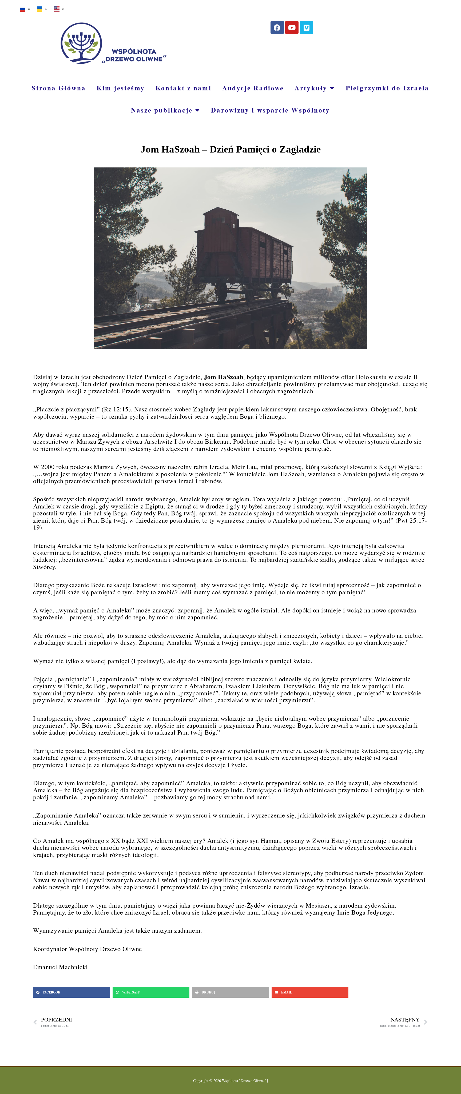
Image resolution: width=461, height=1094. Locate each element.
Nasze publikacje (162, 110)
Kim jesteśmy (121, 88)
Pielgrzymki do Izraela (387, 88)
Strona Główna (59, 88)
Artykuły (311, 88)
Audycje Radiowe (253, 88)
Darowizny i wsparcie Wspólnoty (270, 110)
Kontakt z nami (183, 88)
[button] (71, 992)
